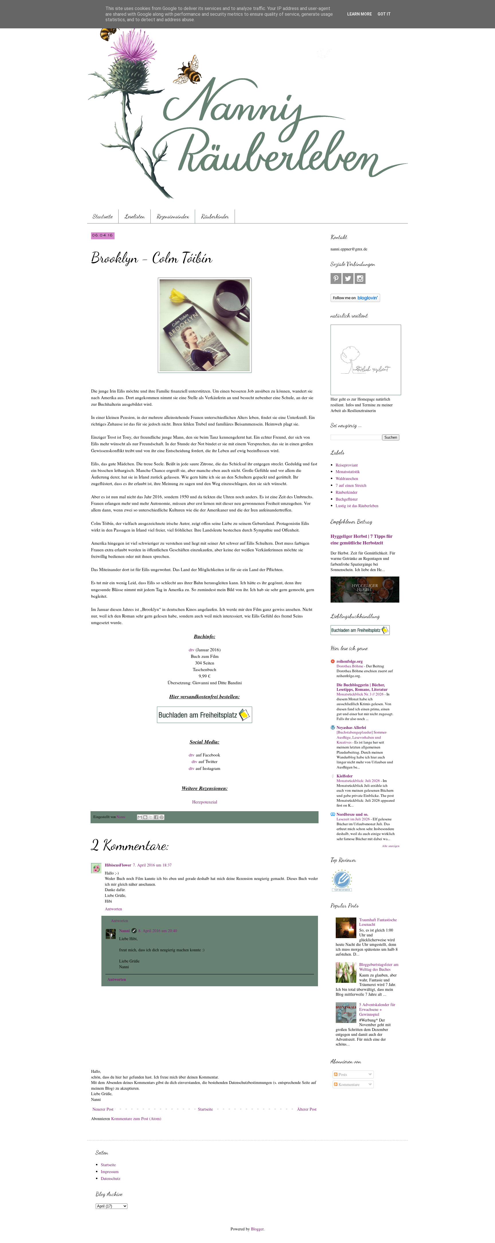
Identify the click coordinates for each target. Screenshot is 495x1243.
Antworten (113, 908)
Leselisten (135, 216)
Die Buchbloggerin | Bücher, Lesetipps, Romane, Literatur (362, 687)
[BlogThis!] (145, 817)
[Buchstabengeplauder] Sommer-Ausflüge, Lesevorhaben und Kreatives (362, 737)
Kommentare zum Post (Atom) (136, 1118)
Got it (384, 14)
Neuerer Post (103, 1109)
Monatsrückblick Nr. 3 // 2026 (360, 694)
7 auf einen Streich (351, 485)
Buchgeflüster (347, 499)
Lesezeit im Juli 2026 (354, 819)
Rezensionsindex (173, 216)
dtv (192, 649)
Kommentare (348, 1084)
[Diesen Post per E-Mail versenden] (140, 817)
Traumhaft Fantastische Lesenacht (378, 922)
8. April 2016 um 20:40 (157, 930)
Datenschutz (110, 1178)
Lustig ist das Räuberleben (357, 505)
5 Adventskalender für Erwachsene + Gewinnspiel (377, 1009)
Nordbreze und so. (352, 814)
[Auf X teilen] (151, 817)
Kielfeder (345, 776)
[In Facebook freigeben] (156, 817)
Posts (342, 1074)
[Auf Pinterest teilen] (161, 817)
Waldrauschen (347, 478)
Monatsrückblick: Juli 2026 (359, 780)
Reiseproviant (347, 465)
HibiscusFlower (118, 865)
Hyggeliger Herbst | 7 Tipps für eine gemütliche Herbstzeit (361, 539)
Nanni (124, 931)
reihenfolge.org (350, 661)
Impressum (110, 1171)
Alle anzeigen (390, 846)
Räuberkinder (215, 216)
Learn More (359, 14)
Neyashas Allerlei (351, 727)
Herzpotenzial (204, 802)
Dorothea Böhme (350, 665)
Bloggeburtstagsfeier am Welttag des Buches (378, 967)
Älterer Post (307, 1109)
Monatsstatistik (348, 471)
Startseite (103, 216)
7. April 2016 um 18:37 (152, 865)
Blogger (257, 1229)
